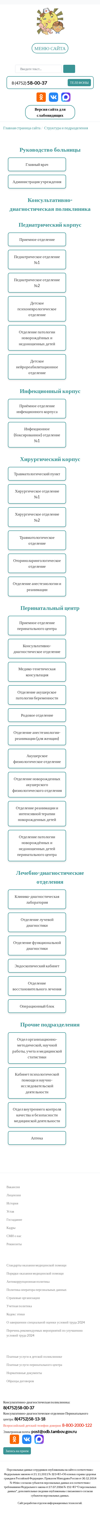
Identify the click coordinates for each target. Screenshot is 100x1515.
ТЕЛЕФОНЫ (79, 83)
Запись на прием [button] (17, 1451)
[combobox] (38, 69)
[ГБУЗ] (50, 21)
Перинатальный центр (50, 607)
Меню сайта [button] (50, 48)
